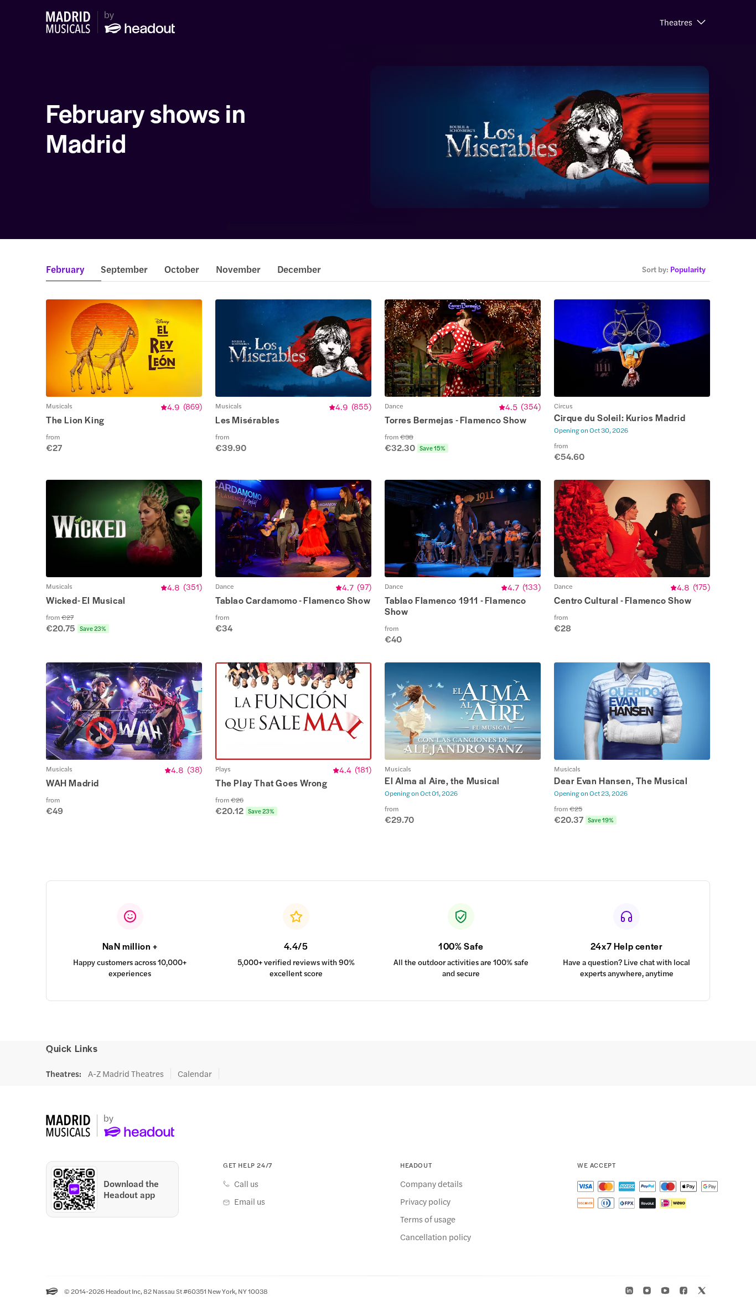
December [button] (299, 268)
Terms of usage (427, 1219)
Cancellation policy (435, 1236)
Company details (431, 1183)
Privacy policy (425, 1201)
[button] (683, 22)
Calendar (195, 1073)
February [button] (65, 268)
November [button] (238, 268)
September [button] (124, 268)
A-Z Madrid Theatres (126, 1073)
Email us (249, 1201)
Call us (246, 1183)
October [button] (181, 268)
